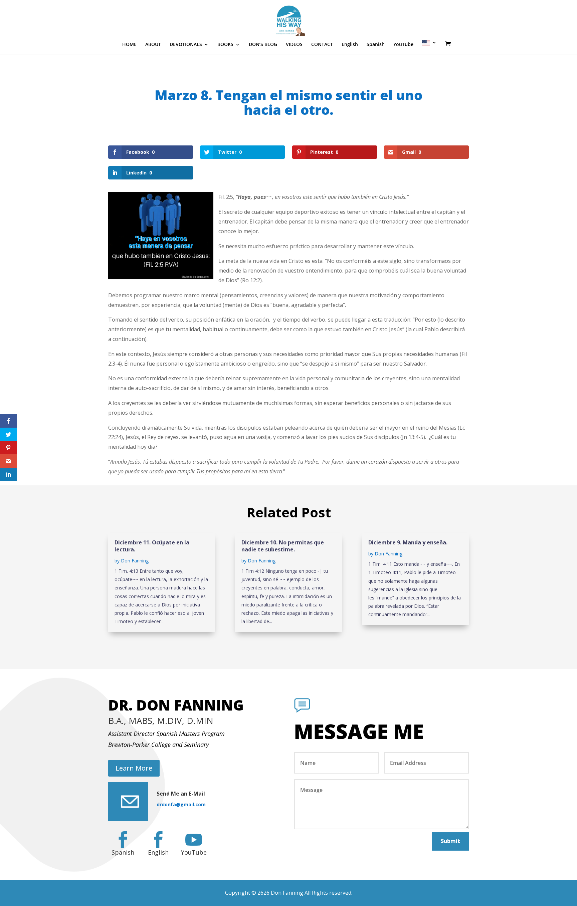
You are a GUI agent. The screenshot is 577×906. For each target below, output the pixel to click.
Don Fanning (135, 560)
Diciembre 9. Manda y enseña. (407, 542)
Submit (450, 841)
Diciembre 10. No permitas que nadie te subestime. (282, 546)
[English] (429, 47)
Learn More (134, 768)
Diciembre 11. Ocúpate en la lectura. (152, 546)
